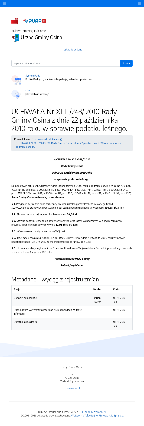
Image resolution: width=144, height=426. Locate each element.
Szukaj (126, 63)
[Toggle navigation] (139, 3)
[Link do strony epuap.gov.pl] (34, 20)
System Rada (32, 75)
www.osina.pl (72, 388)
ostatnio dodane (73, 49)
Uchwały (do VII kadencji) (48, 139)
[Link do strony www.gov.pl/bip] (16, 20)
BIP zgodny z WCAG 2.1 (93, 411)
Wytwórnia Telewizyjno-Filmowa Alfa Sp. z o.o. (97, 415)
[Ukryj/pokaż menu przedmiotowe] (5, 3)
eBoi (27, 90)
